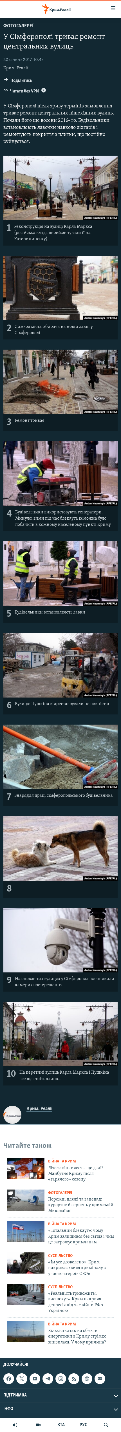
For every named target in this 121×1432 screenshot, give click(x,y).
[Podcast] (87, 1378)
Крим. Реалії (15, 68)
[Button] (18, 81)
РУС (83, 1425)
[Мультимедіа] (38, 1425)
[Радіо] (14, 1425)
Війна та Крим (62, 1161)
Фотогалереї (18, 26)
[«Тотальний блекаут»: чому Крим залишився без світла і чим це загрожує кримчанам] (25, 1231)
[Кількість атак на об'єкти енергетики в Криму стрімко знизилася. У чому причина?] (25, 1331)
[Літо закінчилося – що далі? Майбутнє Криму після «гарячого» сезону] (25, 1168)
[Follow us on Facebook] (8, 1378)
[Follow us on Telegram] (47, 1378)
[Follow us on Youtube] (35, 1378)
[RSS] (73, 1378)
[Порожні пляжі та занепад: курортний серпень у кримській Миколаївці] (25, 1200)
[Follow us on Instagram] (60, 1378)
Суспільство (60, 1256)
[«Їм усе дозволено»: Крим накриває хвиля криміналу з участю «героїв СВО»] (25, 1263)
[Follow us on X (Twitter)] (21, 1378)
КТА (61, 1425)
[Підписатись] (100, 1378)
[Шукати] (106, 1425)
